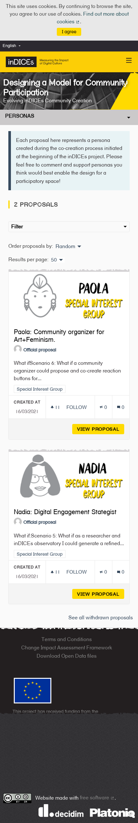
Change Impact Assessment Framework (66, 648)
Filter (17, 226)
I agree (69, 31)
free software (97, 798)
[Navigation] (129, 60)
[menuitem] (13, 45)
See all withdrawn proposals (100, 618)
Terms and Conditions (66, 639)
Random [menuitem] (65, 246)
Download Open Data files (67, 656)
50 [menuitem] (54, 260)
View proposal (100, 429)
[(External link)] (112, 813)
